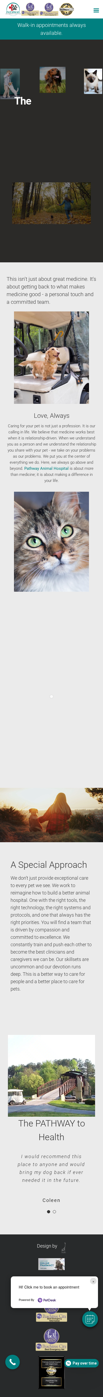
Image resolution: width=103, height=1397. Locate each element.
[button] (90, 1319)
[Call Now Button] (12, 1362)
